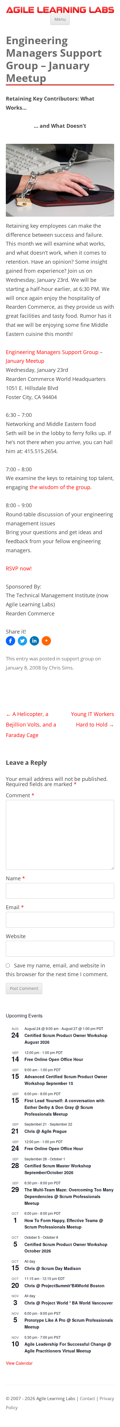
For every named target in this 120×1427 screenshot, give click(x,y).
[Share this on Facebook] (10, 641)
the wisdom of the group (60, 487)
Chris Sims (61, 667)
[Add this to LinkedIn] (34, 641)
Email (15, 907)
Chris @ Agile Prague (45, 1131)
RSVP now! (19, 568)
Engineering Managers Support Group (52, 352)
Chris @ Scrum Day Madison (52, 1268)
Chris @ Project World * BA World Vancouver (68, 1303)
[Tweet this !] (22, 641)
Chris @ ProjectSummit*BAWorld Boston (64, 1285)
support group (77, 658)
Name (15, 878)
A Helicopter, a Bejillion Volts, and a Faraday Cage (31, 724)
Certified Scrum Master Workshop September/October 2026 (57, 1169)
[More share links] (46, 641)
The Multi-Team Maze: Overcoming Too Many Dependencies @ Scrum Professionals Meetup (69, 1196)
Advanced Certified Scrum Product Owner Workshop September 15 (65, 1080)
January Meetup (25, 360)
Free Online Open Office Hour (53, 1059)
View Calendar (19, 1363)
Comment (20, 795)
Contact (87, 1398)
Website (16, 936)
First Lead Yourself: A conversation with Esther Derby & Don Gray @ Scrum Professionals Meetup (64, 1107)
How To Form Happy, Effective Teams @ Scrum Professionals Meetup (63, 1223)
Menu (60, 19)
